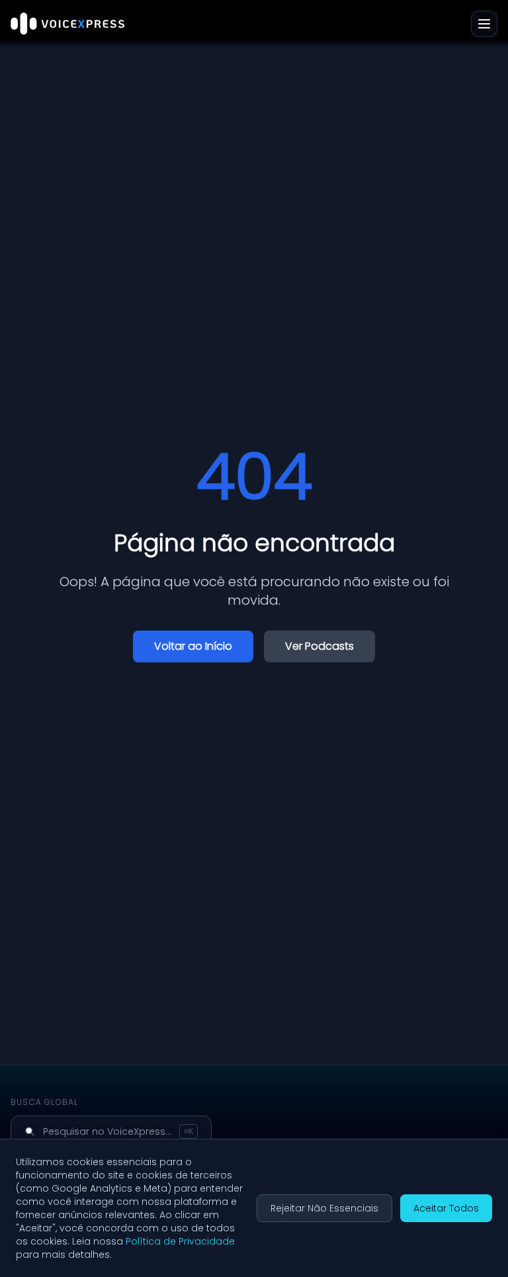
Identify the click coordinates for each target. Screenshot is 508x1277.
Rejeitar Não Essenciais (324, 1208)
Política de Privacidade (180, 1241)
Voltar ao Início (193, 646)
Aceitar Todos (446, 1208)
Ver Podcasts (319, 646)
